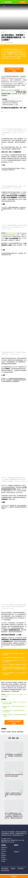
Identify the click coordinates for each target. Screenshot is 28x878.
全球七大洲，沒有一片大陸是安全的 (10, 102)
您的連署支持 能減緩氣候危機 (14, 70)
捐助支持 (14, 876)
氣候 (6, 32)
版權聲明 (13, 868)
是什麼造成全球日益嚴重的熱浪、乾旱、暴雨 (12, 101)
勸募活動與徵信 (5, 870)
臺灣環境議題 (20, 731)
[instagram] (17, 847)
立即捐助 (22, 2)
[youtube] (23, 847)
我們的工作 (3, 849)
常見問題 (3, 861)
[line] (20, 847)
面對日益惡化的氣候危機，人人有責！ (10, 104)
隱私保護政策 (4, 868)
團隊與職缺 (3, 855)
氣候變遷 (9, 731)
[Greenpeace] (8, 3)
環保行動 (3, 731)
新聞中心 (3, 853)
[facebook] (15, 847)
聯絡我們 (3, 857)
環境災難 (14, 731)
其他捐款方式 (4, 859)
